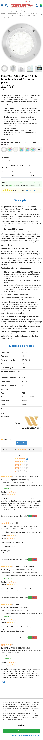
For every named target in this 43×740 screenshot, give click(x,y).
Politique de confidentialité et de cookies (26, 736)
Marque (18, 423)
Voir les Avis (31, 191)
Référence (5, 414)
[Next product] (41, 14)
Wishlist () (39, 1)
